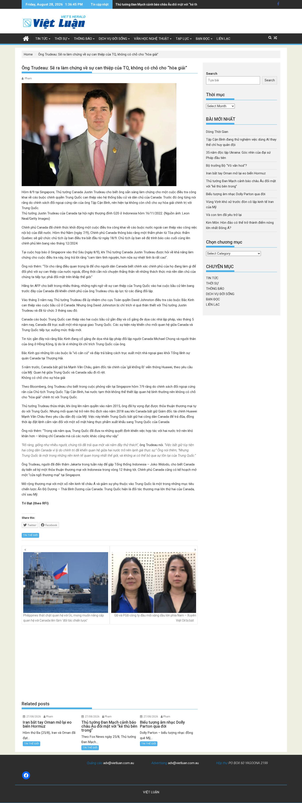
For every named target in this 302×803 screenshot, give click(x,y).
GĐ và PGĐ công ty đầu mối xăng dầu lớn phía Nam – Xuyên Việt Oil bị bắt (155, 618)
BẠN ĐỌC (203, 39)
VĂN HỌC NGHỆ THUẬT (151, 39)
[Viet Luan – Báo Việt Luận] (26, 38)
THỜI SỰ (61, 39)
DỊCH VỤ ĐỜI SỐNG (113, 39)
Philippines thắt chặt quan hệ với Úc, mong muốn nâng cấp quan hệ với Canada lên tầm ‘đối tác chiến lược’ (63, 618)
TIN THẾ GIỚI (30, 535)
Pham (28, 78)
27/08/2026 (33, 716)
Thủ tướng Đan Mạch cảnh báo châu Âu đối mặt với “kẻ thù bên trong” (165, 4)
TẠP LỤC (182, 39)
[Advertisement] (110, 663)
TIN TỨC (41, 39)
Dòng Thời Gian (217, 132)
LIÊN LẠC (223, 39)
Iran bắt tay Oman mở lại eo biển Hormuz (236, 173)
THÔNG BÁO (83, 39)
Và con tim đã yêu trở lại (224, 215)
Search (211, 74)
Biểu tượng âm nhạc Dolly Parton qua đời (235, 194)
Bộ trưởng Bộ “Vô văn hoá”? (226, 166)
